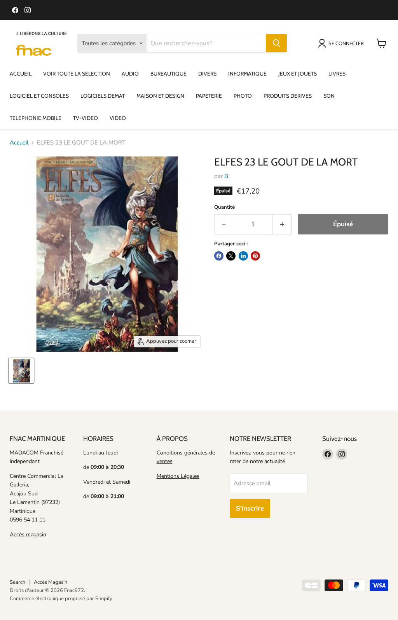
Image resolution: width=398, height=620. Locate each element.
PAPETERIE (209, 95)
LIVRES (337, 73)
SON (329, 95)
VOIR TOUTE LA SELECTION (76, 73)
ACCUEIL (20, 73)
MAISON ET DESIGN (160, 95)
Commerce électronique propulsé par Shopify (61, 598)
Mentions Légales (178, 476)
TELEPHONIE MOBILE (35, 118)
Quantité (224, 207)
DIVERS (207, 73)
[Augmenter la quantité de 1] (282, 224)
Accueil (19, 142)
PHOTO (243, 95)
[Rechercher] (276, 43)
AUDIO (130, 73)
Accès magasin (28, 534)
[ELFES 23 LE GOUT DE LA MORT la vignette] (21, 370)
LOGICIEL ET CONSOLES (39, 95)
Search (17, 582)
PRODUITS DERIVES (288, 95)
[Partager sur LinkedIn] (243, 256)
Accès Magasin (50, 582)
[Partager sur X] (231, 256)
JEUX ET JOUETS (297, 73)
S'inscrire (250, 508)
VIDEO (118, 118)
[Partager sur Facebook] (218, 256)
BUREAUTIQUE (168, 73)
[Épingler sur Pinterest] (255, 256)
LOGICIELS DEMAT (102, 95)
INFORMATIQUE (247, 73)
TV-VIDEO (85, 118)
